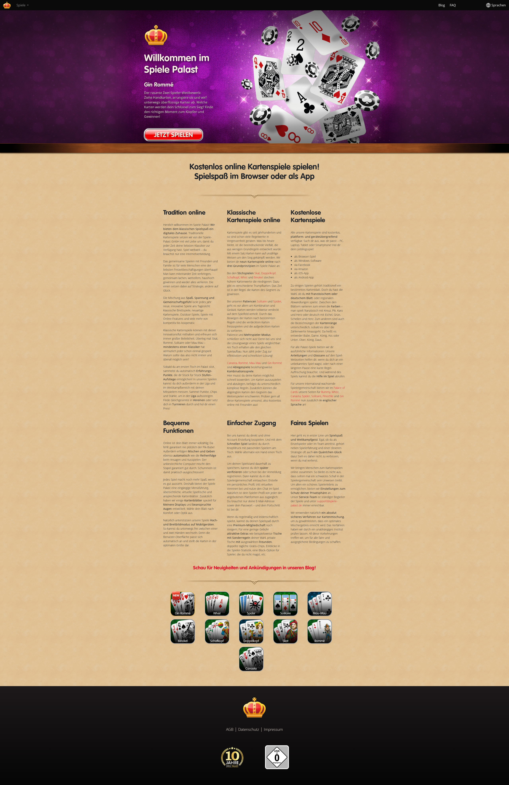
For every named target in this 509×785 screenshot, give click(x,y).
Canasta (232, 363)
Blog (441, 5)
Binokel (259, 277)
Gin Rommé (274, 363)
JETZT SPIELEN (173, 135)
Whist (244, 277)
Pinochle (328, 396)
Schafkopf (233, 277)
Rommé (243, 363)
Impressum (273, 729)
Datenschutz (248, 729)
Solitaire (262, 301)
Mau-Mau (255, 363)
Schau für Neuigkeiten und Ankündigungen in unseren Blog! (254, 568)
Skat (257, 273)
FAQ (453, 5)
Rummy (325, 392)
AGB (229, 729)
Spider (277, 301)
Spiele (21, 5)
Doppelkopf (268, 273)
